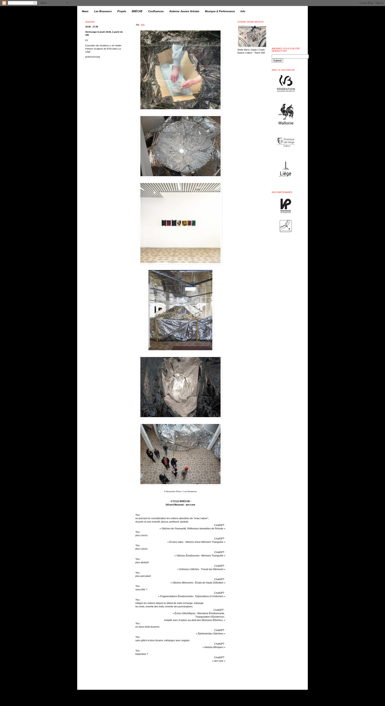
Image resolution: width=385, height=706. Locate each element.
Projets (121, 11)
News (85, 11)
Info (242, 11)
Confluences (156, 11)
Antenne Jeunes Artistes (184, 11)
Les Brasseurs (103, 11)
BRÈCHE (137, 11)
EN (143, 25)
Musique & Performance (220, 11)
